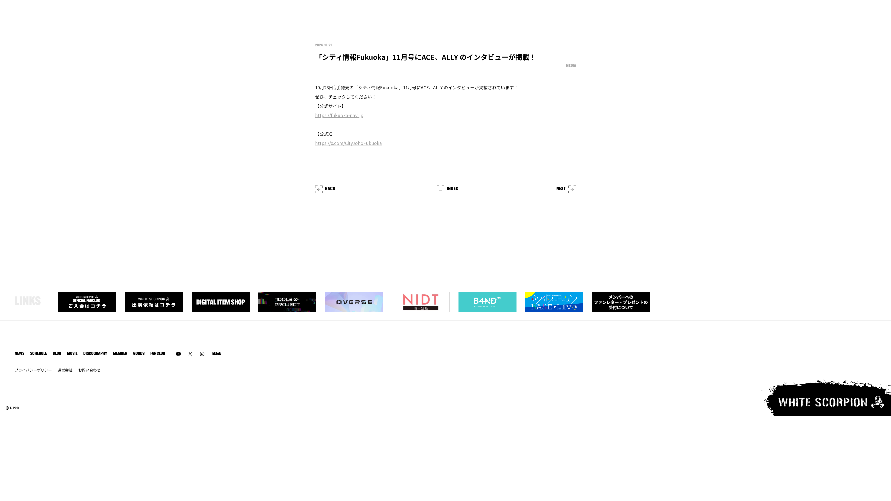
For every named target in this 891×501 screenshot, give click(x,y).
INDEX (452, 189)
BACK (330, 189)
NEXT (561, 189)
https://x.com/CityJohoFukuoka (348, 143)
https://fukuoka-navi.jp (339, 115)
